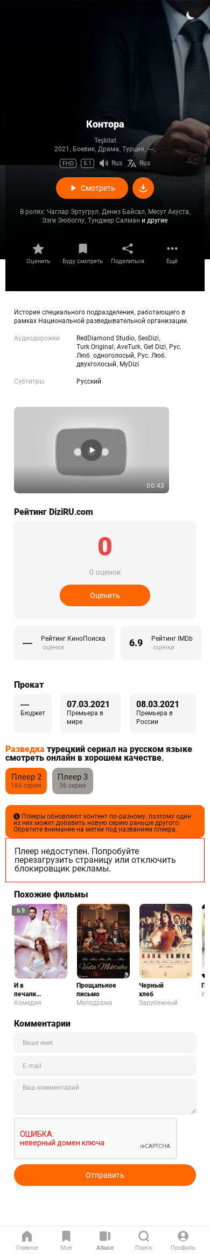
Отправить (105, 1175)
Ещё (172, 261)
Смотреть (98, 188)
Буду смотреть (82, 261)
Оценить (38, 261)
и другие (154, 220)
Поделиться (127, 261)
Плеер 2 (26, 777)
